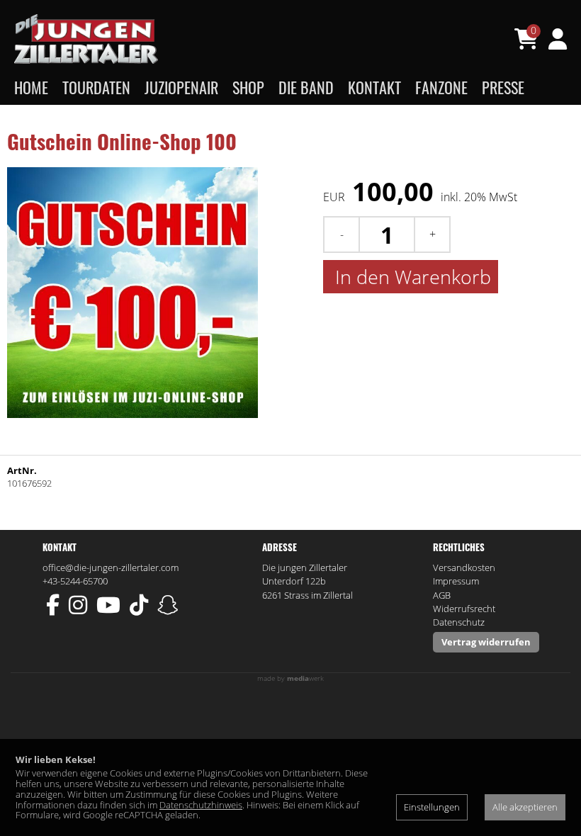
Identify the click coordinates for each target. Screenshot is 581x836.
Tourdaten (96, 87)
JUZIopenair (181, 87)
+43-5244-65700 (75, 581)
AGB (442, 595)
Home (31, 87)
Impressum (456, 581)
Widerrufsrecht (464, 608)
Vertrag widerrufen (486, 642)
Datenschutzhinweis (200, 804)
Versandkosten (464, 567)
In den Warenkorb (410, 277)
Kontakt (374, 87)
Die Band (306, 87)
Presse (503, 87)
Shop (248, 87)
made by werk (290, 678)
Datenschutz (459, 622)
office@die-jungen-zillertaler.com (111, 567)
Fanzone (441, 87)
